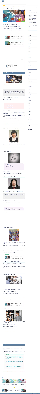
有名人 (29, 108)
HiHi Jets (30, 70)
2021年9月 (30, 51)
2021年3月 (30, 60)
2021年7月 (30, 54)
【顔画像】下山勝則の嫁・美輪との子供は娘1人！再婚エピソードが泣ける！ (33, 19)
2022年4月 (30, 40)
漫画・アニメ (30, 111)
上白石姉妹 (30, 94)
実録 (29, 103)
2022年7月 (30, 35)
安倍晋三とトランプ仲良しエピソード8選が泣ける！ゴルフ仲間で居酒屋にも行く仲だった (33, 16)
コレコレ (30, 83)
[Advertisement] (14, 51)
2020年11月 (30, 65)
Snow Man (30, 72)
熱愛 (29, 114)
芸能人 (29, 122)
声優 (29, 97)
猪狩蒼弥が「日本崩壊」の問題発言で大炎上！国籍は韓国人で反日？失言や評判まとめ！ (33, 13)
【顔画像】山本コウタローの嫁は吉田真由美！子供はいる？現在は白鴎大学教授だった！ (33, 26)
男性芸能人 (30, 117)
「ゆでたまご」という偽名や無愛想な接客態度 (12, 65)
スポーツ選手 (30, 86)
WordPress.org (30, 129)
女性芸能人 (30, 100)
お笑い (29, 75)
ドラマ (29, 89)
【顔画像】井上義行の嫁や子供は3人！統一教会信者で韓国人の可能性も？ (32, 22)
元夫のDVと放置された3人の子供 (10, 66)
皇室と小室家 (30, 119)
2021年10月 (30, 49)
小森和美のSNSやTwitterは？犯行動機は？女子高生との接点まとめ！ (14, 366)
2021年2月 (30, 62)
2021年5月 (30, 57)
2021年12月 (30, 46)
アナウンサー (30, 78)
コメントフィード (30, 128)
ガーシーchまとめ (31, 81)
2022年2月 (30, 43)
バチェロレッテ (30, 92)
